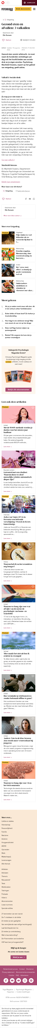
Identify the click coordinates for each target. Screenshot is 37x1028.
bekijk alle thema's (24, 191)
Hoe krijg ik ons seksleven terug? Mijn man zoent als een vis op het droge (19, 322)
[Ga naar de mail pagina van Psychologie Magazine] (12, 980)
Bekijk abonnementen (23, 9)
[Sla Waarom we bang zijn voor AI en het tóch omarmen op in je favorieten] (33, 763)
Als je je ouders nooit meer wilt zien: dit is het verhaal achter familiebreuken (20, 307)
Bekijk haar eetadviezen (11, 182)
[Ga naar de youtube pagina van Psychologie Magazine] (18, 980)
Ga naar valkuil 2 (8, 160)
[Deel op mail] (30, 199)
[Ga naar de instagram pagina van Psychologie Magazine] (24, 980)
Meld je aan (18, 957)
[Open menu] (34, 9)
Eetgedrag (10, 20)
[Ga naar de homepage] (7, 9)
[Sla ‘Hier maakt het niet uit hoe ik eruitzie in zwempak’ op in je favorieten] (33, 633)
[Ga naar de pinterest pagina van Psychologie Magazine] (31, 980)
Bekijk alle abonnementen (18, 390)
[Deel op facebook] (26, 199)
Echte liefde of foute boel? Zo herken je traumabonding (20, 315)
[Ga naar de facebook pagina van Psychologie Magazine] (6, 980)
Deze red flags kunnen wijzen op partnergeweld (17, 329)
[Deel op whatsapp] (34, 199)
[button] (29, 2)
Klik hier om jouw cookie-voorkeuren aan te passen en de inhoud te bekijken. (16, 1015)
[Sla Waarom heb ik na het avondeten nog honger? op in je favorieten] (33, 544)
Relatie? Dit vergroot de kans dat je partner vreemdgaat (18, 336)
